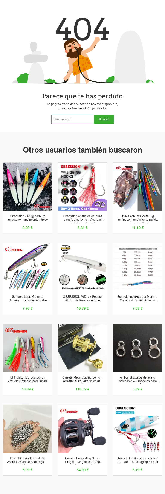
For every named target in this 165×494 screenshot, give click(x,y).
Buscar (104, 119)
